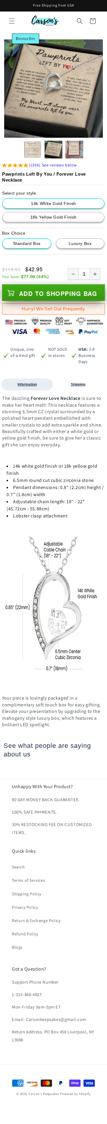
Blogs (17, 947)
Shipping (78, 384)
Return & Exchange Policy (36, 920)
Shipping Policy (26, 894)
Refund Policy (25, 934)
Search (18, 867)
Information (27, 384)
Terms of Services (28, 880)
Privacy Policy (25, 907)
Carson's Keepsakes (44, 1094)
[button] (11, 21)
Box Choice (13, 233)
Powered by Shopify (75, 1094)
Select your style (19, 193)
